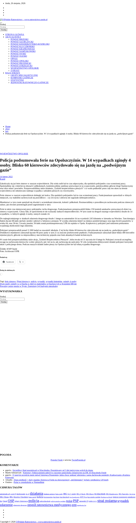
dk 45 (27, 494)
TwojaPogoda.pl (78, 460)
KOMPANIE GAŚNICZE (22, 78)
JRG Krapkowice (112, 494)
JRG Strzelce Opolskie (18, 497)
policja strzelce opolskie (58, 501)
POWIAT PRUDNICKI (21, 63)
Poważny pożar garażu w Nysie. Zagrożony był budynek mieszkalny (29, 286)
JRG (65, 494)
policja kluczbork (45, 501)
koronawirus (48, 497)
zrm (74, 504)
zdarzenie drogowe (20, 505)
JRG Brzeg (90, 494)
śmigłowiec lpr (81, 505)
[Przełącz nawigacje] (1, 22)
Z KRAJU (15, 70)
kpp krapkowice (75, 497)
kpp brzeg (56, 497)
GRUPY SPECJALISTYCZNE (24, 75)
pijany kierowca (21, 501)
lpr (1, 501)
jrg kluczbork (99, 494)
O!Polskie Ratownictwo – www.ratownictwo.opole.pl (38, 522)
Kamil (2, 179)
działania (36, 493)
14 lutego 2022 (6, 176)
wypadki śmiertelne (54, 281)
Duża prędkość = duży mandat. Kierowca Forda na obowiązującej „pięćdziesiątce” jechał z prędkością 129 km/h (61, 480)
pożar (69, 500)
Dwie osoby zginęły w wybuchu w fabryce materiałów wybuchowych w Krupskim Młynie (38, 284)
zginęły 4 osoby (69, 281)
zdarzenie (6, 505)
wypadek (123, 500)
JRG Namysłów (124, 494)
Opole (5, 501)
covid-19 (13, 494)
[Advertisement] (68, 104)
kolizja (40, 497)
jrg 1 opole (72, 494)
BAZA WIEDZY (12, 73)
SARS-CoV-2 (93, 501)
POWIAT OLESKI (19, 56)
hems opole (59, 494)
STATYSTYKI (17, 80)
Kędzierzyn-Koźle (106, 497)
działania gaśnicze (49, 494)
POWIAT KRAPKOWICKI (23, 49)
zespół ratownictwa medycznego (49, 504)
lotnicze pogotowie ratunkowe (124, 497)
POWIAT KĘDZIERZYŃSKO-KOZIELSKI (30, 44)
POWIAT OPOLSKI (19, 61)
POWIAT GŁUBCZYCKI (22, 42)
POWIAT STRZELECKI (21, 66)
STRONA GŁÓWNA (14, 34)
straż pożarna (107, 500)
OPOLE (14, 58)
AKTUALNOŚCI (13, 37)
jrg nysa (132, 494)
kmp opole (32, 497)
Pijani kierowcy (23, 281)
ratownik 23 (83, 501)
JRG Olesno (4, 497)
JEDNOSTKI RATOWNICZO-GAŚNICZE (30, 82)
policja (33, 281)
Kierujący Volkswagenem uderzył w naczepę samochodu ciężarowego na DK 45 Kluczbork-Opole (64, 473)
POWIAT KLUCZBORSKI (23, 46)
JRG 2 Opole (81, 494)
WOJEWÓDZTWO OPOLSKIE (25, 68)
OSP (11, 501)
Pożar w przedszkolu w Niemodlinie (29, 482)
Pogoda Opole (57, 460)
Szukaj (3, 24)
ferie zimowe (10, 281)
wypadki (41, 281)
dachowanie (20, 494)
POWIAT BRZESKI (19, 39)
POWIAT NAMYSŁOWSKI (23, 51)
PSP (76, 501)
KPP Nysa (83, 497)
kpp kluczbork (64, 497)
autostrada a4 (5, 494)
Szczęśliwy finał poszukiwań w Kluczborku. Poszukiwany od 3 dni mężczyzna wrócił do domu (53, 470)
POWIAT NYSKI (18, 54)
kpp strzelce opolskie (94, 497)
